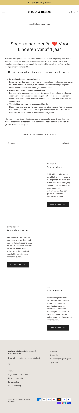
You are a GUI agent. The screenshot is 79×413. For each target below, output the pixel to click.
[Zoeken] (70, 12)
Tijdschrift (54, 362)
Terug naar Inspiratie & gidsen (39, 134)
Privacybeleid (13, 382)
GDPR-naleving (14, 386)
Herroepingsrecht (15, 378)
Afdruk (11, 371)
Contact (53, 351)
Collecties (54, 355)
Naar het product (58, 204)
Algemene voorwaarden (18, 374)
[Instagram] (9, 364)
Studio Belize (18, 399)
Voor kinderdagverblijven (60, 359)
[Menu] (3, 12)
